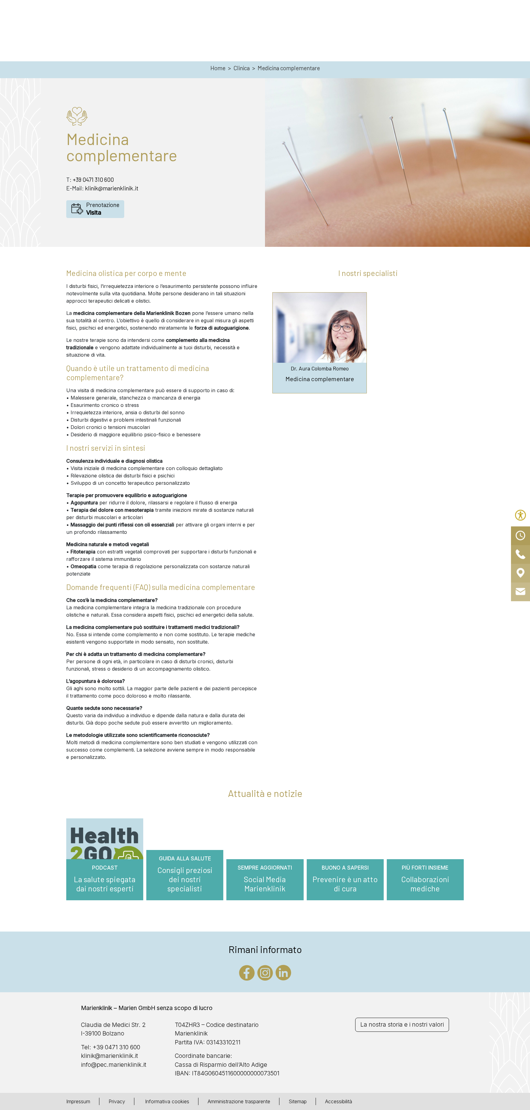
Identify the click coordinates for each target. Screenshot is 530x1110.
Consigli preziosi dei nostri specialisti (185, 879)
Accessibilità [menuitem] (338, 1101)
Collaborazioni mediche (425, 884)
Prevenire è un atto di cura (345, 884)
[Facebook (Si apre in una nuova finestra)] (247, 972)
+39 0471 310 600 (93, 179)
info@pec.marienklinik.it (113, 1064)
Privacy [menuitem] (117, 1101)
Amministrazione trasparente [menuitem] (239, 1101)
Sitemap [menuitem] (298, 1101)
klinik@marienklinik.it (111, 188)
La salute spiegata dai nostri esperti (105, 884)
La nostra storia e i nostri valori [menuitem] (402, 1024)
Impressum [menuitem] (78, 1101)
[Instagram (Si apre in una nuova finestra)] (265, 972)
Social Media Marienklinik (265, 884)
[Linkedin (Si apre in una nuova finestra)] (283, 972)
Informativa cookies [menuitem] (166, 1101)
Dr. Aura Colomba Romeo (320, 368)
